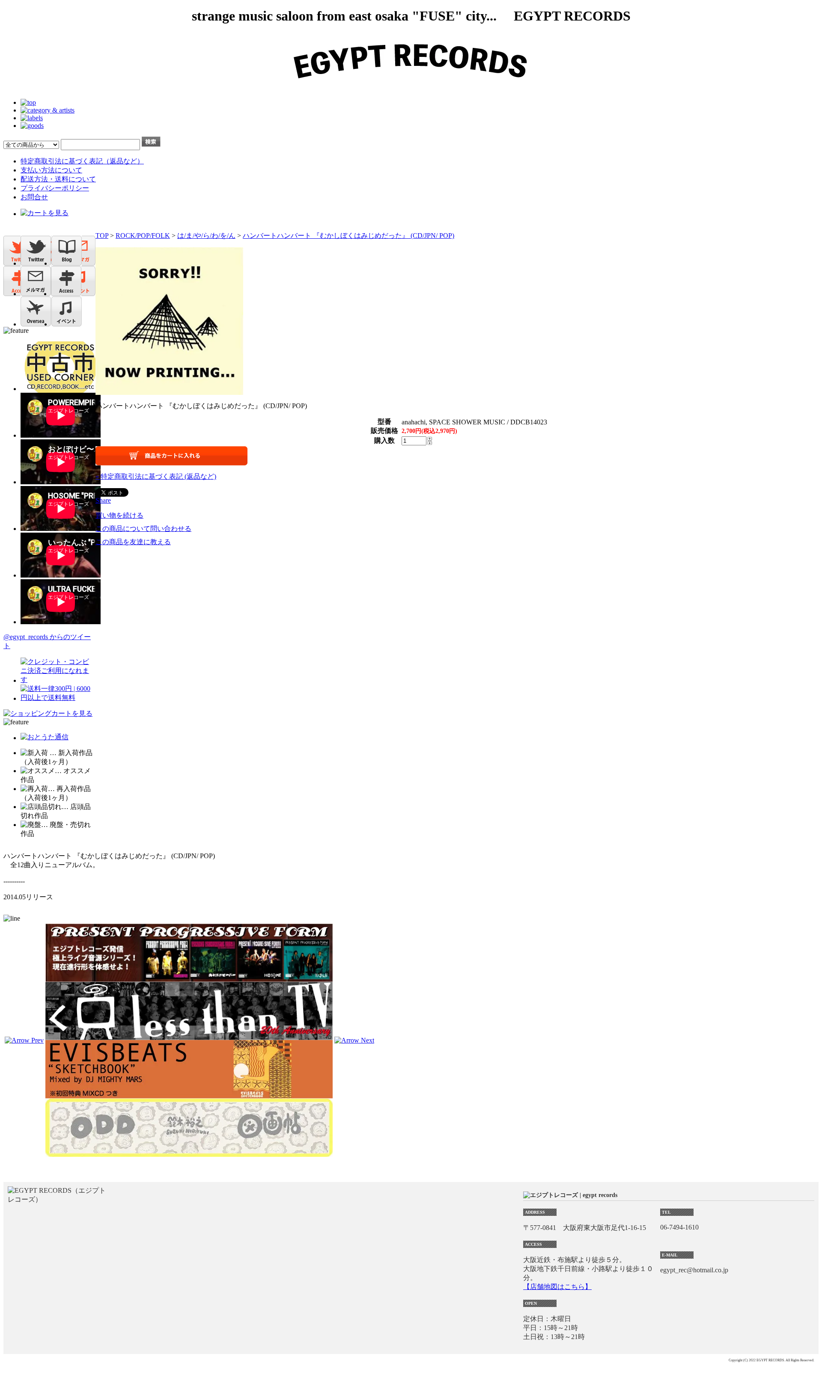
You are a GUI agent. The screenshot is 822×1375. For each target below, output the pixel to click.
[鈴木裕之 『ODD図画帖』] (189, 1152)
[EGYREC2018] (411, 88)
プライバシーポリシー (55, 188)
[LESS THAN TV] (189, 1036)
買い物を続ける (119, 515)
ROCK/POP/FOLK (143, 235)
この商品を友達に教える (133, 541)
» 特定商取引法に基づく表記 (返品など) (155, 476)
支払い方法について (51, 170)
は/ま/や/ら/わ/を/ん (206, 235)
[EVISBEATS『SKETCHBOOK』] (189, 1094)
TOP (101, 235)
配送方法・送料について (58, 179)
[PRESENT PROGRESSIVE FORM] (189, 977)
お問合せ (34, 197)
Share (103, 500)
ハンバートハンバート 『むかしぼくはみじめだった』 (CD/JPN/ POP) (348, 235)
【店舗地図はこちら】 (557, 1286)
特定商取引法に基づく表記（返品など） (82, 161)
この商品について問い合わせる (143, 528)
